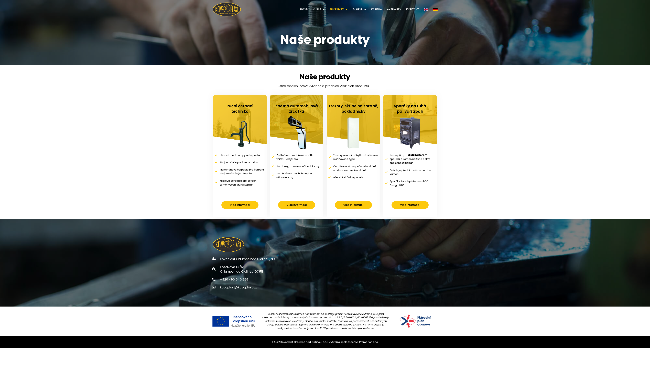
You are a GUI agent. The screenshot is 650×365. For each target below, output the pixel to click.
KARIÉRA (376, 9)
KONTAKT (412, 9)
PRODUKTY (337, 9)
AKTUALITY (394, 9)
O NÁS (317, 9)
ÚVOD (304, 9)
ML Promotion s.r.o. (366, 342)
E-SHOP (357, 9)
